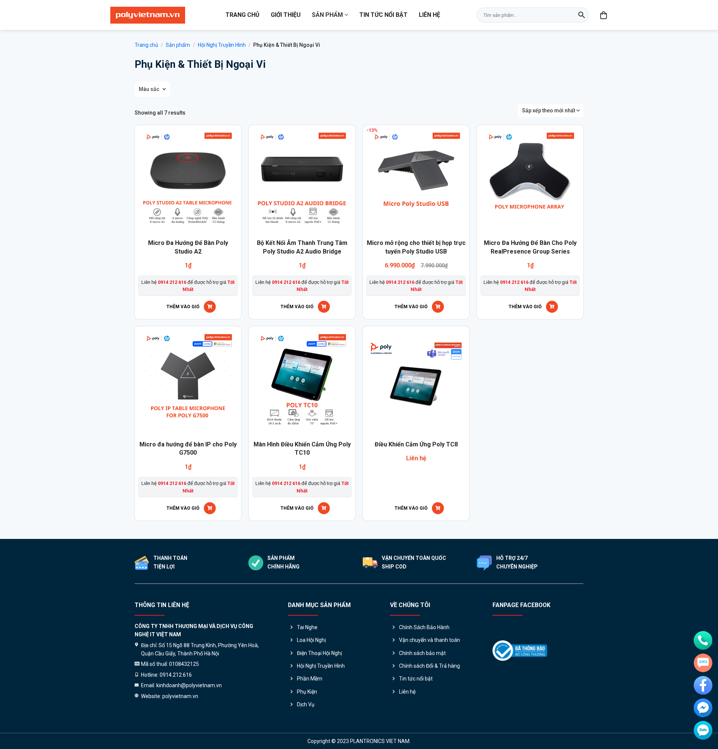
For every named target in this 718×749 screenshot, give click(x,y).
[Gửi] (581, 14)
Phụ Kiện (307, 692)
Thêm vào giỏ (182, 306)
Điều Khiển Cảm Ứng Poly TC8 (416, 444)
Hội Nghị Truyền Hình (222, 45)
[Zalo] (703, 730)
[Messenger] (703, 707)
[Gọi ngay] (703, 640)
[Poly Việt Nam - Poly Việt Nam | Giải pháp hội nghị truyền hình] (147, 15)
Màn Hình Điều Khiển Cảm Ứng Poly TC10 (302, 448)
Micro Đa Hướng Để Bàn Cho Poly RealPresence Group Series (530, 247)
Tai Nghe (307, 627)
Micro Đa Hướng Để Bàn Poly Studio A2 (188, 247)
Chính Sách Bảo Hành (424, 627)
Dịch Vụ (305, 704)
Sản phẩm (327, 14)
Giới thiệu (286, 14)
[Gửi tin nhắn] (703, 663)
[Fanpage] (703, 685)
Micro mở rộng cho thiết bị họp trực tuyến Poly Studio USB (416, 247)
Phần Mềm (309, 679)
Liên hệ (429, 14)
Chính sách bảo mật (422, 653)
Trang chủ (242, 14)
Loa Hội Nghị (311, 640)
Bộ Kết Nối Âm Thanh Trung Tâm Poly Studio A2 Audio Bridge (302, 247)
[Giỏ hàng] (604, 15)
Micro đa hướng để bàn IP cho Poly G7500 (188, 448)
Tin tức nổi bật (383, 14)
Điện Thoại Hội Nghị (319, 653)
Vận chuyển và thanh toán (429, 640)
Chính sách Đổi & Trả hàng (429, 666)
